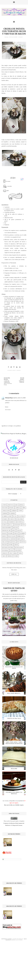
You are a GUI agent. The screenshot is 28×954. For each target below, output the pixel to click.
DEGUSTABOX (17, 524)
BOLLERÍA (11, 507)
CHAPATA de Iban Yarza (14, 718)
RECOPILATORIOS (19, 547)
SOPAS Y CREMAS (16, 370)
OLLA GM (10, 539)
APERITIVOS (10, 504)
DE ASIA (15, 516)
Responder (8, 409)
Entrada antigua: (21, 380)
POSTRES (11, 544)
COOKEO (20, 510)
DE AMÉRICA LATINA (6, 516)
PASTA (18, 541)
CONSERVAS (14, 510)
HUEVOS (16, 533)
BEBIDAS (22, 504)
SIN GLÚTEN (18, 550)
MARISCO (4, 536)
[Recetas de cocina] (7, 853)
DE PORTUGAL (20, 521)
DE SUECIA (4, 524)
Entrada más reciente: (8, 381)
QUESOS (16, 544)
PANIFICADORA (20, 539)
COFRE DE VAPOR (6, 510)
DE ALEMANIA (12, 513)
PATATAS (23, 541)
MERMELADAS (20, 536)
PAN (14, 539)
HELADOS (4, 533)
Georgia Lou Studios (16, 939)
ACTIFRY (4, 504)
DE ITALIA (4, 521)
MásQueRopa (9, 397)
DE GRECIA (11, 519)
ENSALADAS (15, 527)
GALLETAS (19, 530)
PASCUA (13, 541)
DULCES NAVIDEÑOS (6, 527)
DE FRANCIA (5, 519)
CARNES (23, 507)
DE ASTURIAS (21, 516)
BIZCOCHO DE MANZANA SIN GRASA (14, 667)
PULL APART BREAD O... (14, 693)
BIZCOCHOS (5, 507)
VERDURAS (9, 556)
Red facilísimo (5, 550)
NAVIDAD (9, 370)
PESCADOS (4, 544)
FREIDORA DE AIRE (6, 530)
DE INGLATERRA (19, 519)
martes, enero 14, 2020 (19, 397)
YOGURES (16, 556)
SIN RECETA (5, 553)
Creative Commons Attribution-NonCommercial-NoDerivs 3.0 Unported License (14, 823)
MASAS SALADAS (12, 536)
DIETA (23, 524)
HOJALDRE (10, 533)
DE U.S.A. (11, 524)
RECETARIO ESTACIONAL (7, 547)
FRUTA (13, 530)
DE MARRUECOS (12, 521)
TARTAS (20, 553)
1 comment (20, 37)
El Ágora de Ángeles (17, 938)
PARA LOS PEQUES (6, 541)
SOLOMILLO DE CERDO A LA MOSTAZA (14, 793)
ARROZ (16, 504)
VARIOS (4, 556)
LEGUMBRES (22, 533)
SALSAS (11, 550)
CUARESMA (4, 513)
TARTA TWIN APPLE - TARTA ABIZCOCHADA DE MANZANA (14, 742)
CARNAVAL (17, 507)
